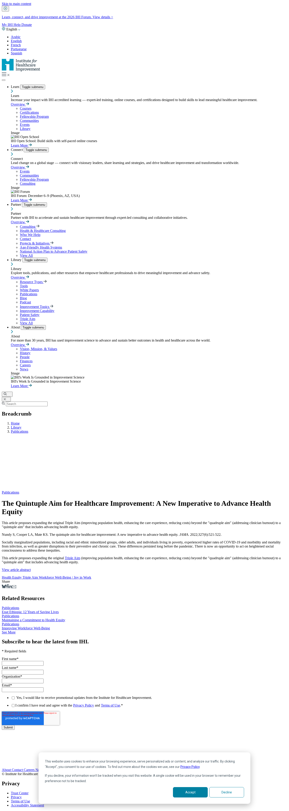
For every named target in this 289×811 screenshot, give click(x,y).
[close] (5, 9)
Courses (25, 108)
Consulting (27, 183)
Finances (26, 361)
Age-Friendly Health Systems (41, 247)
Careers (25, 365)
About (16, 327)
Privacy (16, 797)
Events (25, 125)
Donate (26, 25)
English (16, 41)
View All (26, 255)
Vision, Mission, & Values (38, 349)
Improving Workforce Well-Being (26, 628)
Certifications (29, 112)
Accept (190, 792)
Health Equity (12, 577)
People (25, 357)
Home (15, 423)
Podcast (25, 302)
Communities (29, 120)
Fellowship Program (34, 116)
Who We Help (30, 235)
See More (9, 632)
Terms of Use (110, 705)
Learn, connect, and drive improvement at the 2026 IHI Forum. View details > (57, 17)
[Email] (14, 587)
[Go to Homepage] (21, 70)
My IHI (8, 25)
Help (17, 25)
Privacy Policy (190, 767)
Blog (23, 298)
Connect (17, 150)
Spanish (16, 53)
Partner (16, 204)
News (24, 369)
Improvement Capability (37, 311)
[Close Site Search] (6, 399)
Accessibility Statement (27, 805)
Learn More (20, 145)
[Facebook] (7, 587)
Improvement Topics (35, 307)
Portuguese (19, 49)
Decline (226, 792)
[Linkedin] (10, 587)
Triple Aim (27, 319)
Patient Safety (30, 315)
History (25, 353)
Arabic (16, 37)
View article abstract (16, 570)
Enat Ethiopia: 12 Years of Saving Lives (30, 612)
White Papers (29, 290)
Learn (15, 87)
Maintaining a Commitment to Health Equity (33, 620)
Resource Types (32, 282)
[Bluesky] (4, 587)
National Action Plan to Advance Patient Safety (53, 251)
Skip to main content (16, 4)
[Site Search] (7, 394)
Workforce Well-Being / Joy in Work (65, 577)
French (16, 45)
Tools (24, 286)
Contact (25, 239)
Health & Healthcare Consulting (43, 231)
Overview (18, 104)
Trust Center (19, 793)
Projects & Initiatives (35, 243)
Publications (28, 294)
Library (25, 129)
